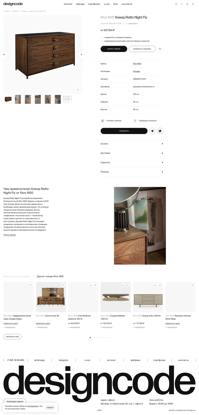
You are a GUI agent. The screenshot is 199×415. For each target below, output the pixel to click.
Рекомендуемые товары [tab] (16, 276)
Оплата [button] (104, 144)
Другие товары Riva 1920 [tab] (50, 276)
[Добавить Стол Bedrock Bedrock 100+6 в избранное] (95, 285)
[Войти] (193, 4)
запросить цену (10, 323)
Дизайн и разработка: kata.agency (182, 410)
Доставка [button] (105, 153)
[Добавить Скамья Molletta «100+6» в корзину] (123, 285)
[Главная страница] (13, 4)
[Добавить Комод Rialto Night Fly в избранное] (160, 49)
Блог (115, 4)
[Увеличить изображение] (78, 90)
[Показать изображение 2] (17, 99)
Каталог (68, 4)
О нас (107, 4)
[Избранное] (181, 4)
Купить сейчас (113, 49)
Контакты (127, 4)
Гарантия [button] (105, 162)
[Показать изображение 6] (57, 99)
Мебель (15, 11)
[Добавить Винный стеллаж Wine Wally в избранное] (192, 285)
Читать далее (9, 235)
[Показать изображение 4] (37, 99)
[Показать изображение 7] (67, 99)
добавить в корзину (142, 49)
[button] (37, 91)
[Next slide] (81, 54)
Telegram (63, 360)
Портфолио (94, 4)
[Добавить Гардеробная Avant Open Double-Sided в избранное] (30, 285)
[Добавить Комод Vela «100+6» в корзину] (155, 285)
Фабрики (135, 360)
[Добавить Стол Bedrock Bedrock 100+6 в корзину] (90, 285)
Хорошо (50, 407)
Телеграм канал (14, 401)
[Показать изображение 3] (27, 99)
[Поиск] (176, 4)
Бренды (80, 4)
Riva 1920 (137, 64)
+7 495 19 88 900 (15, 360)
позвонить (124, 131)
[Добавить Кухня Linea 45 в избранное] (63, 285)
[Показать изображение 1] (7, 99)
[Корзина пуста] (187, 4)
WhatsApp (39, 360)
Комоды (23, 11)
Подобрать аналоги (148, 121)
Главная (6, 11)
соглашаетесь (32, 406)
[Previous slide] (4, 54)
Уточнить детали (113, 121)
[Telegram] (152, 131)
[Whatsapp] (160, 131)
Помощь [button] (105, 171)
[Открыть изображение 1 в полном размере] (42, 54)
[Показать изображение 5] (47, 99)
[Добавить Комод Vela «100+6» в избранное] (160, 285)
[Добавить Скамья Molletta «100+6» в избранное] (128, 285)
